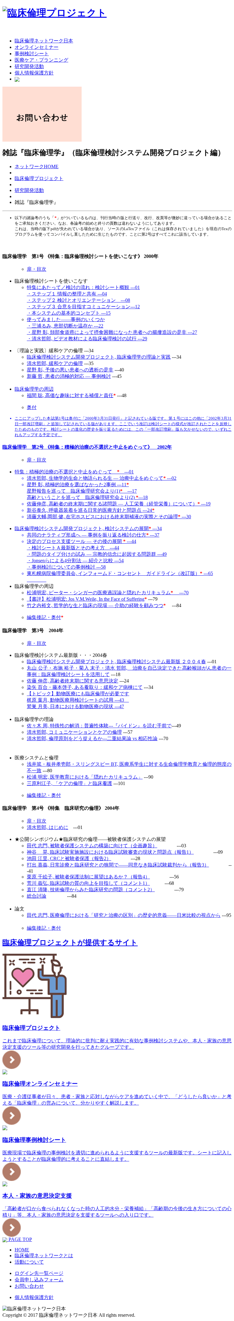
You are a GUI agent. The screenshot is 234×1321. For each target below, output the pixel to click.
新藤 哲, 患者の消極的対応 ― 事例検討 (69, 376)
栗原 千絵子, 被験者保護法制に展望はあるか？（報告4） (88, 876)
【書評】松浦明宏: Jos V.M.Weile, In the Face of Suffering (85, 599)
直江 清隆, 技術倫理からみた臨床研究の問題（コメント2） (91, 889)
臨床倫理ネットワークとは (44, 1255)
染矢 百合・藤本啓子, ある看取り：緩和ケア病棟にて (85, 687)
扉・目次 (36, 269)
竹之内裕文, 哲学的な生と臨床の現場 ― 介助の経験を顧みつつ (95, 605)
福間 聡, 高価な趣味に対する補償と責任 (70, 395)
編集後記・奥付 (44, 617)
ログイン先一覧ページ (39, 1273)
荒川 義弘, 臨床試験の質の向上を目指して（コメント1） (88, 883)
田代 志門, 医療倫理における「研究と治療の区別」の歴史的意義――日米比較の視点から (124, 915)
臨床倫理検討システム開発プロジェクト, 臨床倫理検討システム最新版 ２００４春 (116, 661)
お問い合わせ (29, 1286)
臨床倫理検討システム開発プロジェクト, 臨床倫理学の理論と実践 (99, 357)
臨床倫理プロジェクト (39, 178)
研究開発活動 (29, 66)
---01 (74, 471)
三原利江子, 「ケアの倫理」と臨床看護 (69, 783)
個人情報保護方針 (34, 72)
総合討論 (36, 896)
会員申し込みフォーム (39, 1279)
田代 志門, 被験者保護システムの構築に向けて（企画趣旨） (92, 845)
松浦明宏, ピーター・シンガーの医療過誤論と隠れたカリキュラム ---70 (108, 592)
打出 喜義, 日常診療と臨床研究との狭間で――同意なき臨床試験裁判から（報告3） (118, 864)
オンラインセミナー (36, 47)
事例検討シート (32, 53)
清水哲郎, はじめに (47, 827)
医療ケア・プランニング (41, 60)
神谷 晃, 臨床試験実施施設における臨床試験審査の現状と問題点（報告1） (110, 852)
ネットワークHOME (36, 166)
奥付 (32, 407)
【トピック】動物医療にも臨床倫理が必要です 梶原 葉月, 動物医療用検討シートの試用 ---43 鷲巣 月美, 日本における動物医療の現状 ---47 (78, 700)
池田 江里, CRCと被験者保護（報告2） (69, 858)
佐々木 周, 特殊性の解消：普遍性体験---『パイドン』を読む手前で (99, 725)
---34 (88, 528)
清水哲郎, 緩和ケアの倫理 (55, 363)
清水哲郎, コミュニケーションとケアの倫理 (74, 732)
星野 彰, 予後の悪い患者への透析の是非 (70, 369)
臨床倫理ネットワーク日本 (44, 40)
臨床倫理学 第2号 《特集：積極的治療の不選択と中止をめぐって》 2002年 (87, 447)
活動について (29, 1262)
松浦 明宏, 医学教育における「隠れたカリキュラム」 (85, 777)
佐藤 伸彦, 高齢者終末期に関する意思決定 (72, 680)
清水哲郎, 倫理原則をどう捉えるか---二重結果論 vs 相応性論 (92, 738)
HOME (22, 1249)
